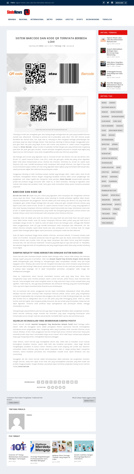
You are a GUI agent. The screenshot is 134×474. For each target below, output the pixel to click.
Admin (41, 46)
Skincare (116, 200)
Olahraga (113, 181)
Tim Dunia (106, 214)
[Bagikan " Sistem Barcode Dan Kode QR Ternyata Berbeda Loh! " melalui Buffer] (63, 382)
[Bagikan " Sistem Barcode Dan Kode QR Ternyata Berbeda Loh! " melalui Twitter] (43, 382)
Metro (50, 20)
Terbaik (116, 209)
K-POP (104, 149)
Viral (115, 214)
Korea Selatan (107, 167)
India (104, 135)
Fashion (119, 126)
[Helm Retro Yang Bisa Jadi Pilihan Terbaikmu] (103, 63)
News (104, 181)
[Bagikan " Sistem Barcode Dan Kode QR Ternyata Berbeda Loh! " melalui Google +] (47, 382)
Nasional (23, 20)
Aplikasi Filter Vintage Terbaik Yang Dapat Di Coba (61, 457)
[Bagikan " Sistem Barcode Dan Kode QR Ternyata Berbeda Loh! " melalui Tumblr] (51, 382)
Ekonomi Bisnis (92, 20)
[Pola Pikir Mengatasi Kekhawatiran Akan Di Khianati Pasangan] (103, 84)
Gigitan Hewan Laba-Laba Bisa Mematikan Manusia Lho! (115, 40)
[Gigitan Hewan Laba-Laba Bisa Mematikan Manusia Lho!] (103, 39)
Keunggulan (107, 163)
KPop (118, 167)
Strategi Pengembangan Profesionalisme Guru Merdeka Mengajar (40, 458)
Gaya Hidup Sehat (116, 130)
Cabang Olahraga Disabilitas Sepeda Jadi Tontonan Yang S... (36, 3)
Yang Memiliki (107, 223)
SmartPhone (107, 204)
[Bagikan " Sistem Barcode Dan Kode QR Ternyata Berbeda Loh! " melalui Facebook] (38, 382)
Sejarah (105, 195)
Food (104, 130)
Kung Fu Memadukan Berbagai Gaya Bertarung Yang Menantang (114, 52)
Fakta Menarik (107, 126)
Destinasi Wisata (108, 107)
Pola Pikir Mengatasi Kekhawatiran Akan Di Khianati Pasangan (115, 85)
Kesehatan (106, 154)
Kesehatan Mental (109, 158)
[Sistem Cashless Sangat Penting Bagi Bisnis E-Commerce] (84, 446)
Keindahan (113, 149)
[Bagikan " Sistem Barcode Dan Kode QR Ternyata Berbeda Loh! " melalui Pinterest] (55, 382)
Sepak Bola (115, 195)
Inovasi (112, 135)
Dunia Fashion (116, 112)
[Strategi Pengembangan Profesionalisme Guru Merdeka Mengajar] (40, 447)
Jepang (115, 144)
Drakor (105, 112)
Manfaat (115, 172)
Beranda (12, 20)
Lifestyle (69, 20)
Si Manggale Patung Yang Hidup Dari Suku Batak (115, 73)
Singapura (106, 200)
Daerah (59, 20)
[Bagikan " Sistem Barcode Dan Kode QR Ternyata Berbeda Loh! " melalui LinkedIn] (59, 382)
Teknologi (107, 20)
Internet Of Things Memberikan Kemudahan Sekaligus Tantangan (18, 457)
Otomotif (106, 186)
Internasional (37, 20)
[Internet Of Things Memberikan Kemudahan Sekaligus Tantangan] (18, 446)
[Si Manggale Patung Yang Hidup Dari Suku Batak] (103, 73)
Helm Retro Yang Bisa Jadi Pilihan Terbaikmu (115, 63)
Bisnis (104, 103)
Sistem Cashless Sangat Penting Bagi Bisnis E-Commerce (83, 457)
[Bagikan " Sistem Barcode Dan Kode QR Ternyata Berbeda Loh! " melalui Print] (76, 382)
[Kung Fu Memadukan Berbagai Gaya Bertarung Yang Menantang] (103, 50)
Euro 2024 (117, 121)
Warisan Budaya (108, 218)
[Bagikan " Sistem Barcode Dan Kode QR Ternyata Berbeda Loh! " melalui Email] (72, 382)
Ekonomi (105, 117)
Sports (79, 20)
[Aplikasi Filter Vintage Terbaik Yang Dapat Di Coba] (62, 446)
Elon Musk (106, 121)
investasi (105, 144)
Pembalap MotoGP (109, 191)
